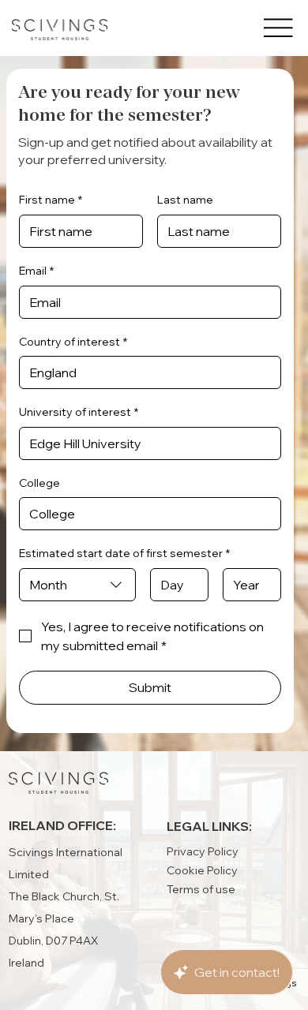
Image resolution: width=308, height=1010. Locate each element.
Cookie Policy (202, 870)
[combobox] (77, 584)
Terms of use (201, 889)
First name (50, 200)
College (39, 483)
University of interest (78, 412)
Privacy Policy (203, 851)
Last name (185, 200)
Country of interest (73, 342)
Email (36, 271)
